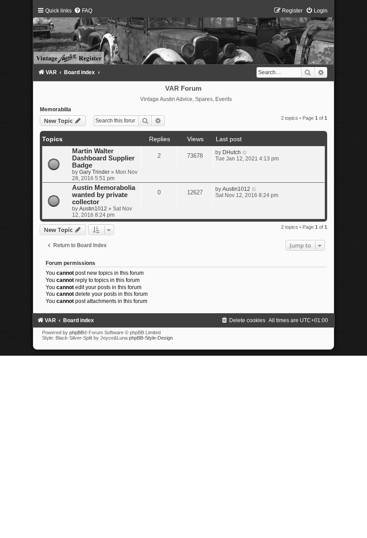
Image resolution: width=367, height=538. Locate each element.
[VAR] (183, 36)
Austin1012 (93, 209)
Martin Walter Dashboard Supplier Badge (103, 158)
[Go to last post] (245, 152)
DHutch (231, 152)
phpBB (76, 332)
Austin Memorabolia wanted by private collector (103, 195)
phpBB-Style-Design (151, 337)
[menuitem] (83, 11)
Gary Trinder (94, 172)
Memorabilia (55, 109)
